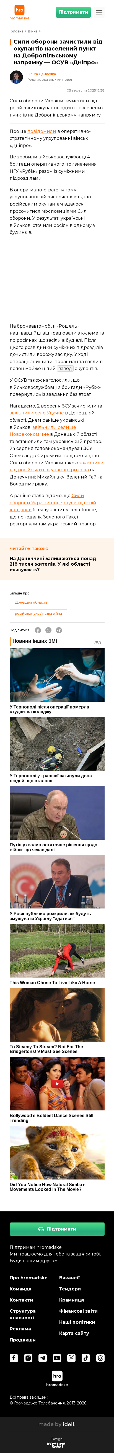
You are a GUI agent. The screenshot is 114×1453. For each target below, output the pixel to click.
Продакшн (23, 1340)
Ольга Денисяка (41, 74)
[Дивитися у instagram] (28, 1358)
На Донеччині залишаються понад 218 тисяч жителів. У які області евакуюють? (53, 564)
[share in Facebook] (38, 630)
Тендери (70, 1289)
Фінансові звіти (78, 1311)
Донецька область (31, 602)
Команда (21, 1289)
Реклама (20, 1329)
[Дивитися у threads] (100, 1358)
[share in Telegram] (59, 630)
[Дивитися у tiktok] (86, 1358)
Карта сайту (74, 1333)
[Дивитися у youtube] (57, 1358)
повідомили (41, 131)
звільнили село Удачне (37, 413)
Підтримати (73, 12)
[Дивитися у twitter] (71, 1358)
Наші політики (77, 1322)
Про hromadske (29, 1277)
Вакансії (69, 1277)
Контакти (21, 1300)
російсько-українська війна (38, 613)
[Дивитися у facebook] (14, 1358)
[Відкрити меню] (99, 12)
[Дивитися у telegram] (42, 1358)
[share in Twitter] (48, 630)
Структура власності (23, 1314)
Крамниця (71, 1300)
